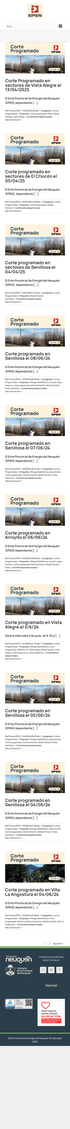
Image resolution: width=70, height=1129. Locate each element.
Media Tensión (36, 295)
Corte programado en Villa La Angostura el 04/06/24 (32, 892)
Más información (13, 119)
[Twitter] (43, 970)
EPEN (50, 113)
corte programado (38, 113)
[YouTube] (51, 970)
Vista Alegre (18, 116)
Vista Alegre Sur (36, 652)
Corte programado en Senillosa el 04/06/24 (27, 802)
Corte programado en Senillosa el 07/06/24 (27, 445)
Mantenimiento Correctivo (29, 921)
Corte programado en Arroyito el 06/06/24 (27, 535)
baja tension (55, 471)
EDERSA (21, 649)
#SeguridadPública (39, 382)
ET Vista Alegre (33, 649)
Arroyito (53, 382)
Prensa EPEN (14, 110)
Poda (7, 388)
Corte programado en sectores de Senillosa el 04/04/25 (30, 267)
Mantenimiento (38, 385)
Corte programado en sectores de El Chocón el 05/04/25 (31, 176)
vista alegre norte (20, 652)
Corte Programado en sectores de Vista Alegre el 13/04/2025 (33, 85)
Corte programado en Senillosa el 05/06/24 (27, 713)
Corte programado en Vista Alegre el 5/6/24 (33, 624)
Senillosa (9, 298)
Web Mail (51, 985)
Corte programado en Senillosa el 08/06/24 (27, 356)
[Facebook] (59, 970)
